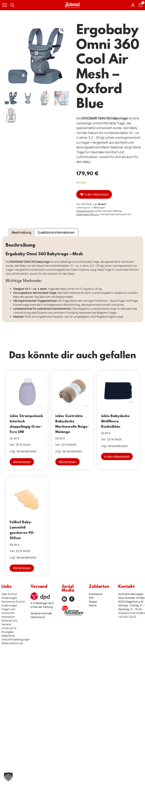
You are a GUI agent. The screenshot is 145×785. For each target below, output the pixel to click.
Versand (102, 204)
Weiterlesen (22, 462)
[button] (62, 30)
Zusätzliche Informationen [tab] (56, 232)
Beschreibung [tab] (21, 232)
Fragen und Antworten (8, 611)
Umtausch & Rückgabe (9, 630)
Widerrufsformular (12, 643)
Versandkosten (26, 451)
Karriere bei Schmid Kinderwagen (13, 603)
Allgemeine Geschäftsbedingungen (16, 637)
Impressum (8, 616)
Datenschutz (9, 620)
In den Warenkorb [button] (117, 456)
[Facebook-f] (71, 599)
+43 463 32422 (127, 616)
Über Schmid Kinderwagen (9, 596)
